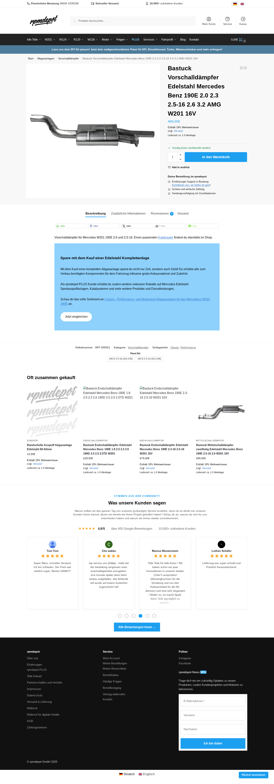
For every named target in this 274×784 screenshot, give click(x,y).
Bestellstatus (111, 675)
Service (227, 23)
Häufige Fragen (112, 681)
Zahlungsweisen (37, 727)
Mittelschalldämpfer (210, 440)
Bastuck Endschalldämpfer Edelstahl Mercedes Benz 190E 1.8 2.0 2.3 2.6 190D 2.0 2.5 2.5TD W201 (107, 449)
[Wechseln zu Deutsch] (235, 4)
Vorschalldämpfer (68, 58)
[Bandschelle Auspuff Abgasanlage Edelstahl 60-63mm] (52, 411)
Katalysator (165, 237)
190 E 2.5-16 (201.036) (149, 358)
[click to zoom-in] (93, 131)
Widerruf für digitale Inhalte (43, 714)
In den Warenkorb (216, 157)
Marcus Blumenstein (165, 550)
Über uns (32, 658)
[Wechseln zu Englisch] (242, 4)
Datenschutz (35, 695)
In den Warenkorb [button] (52, 476)
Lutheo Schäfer (221, 550)
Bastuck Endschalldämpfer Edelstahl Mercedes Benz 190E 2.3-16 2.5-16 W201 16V (164, 449)
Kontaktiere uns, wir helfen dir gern (191, 185)
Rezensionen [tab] (161, 213)
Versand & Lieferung (39, 701)
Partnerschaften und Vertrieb (44, 682)
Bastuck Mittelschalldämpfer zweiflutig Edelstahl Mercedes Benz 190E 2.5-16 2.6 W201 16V (219, 449)
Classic (174, 347)
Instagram (185, 658)
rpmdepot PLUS (37, 669)
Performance (188, 347)
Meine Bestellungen (115, 663)
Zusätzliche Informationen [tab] (128, 213)
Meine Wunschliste (114, 668)
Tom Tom (52, 550)
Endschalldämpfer (95, 440)
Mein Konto (209, 23)
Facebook (185, 663)
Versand (178, 131)
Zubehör (32, 440)
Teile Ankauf (34, 676)
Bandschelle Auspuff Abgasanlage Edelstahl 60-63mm (49, 447)
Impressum (34, 689)
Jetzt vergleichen (76, 316)
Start (31, 58)
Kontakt (107, 699)
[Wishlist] (72, 392)
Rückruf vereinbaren (253, 775)
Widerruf (32, 708)
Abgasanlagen (45, 58)
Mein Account (111, 658)
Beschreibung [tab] (95, 213)
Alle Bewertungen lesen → (137, 627)
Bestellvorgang (112, 687)
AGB (30, 721)
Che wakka (109, 550)
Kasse (243, 23)
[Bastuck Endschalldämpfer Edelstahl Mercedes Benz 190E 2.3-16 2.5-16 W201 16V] (165, 411)
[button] (239, 39)
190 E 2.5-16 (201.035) (121, 358)
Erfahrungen (34, 664)
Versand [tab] (183, 213)
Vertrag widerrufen (114, 694)
